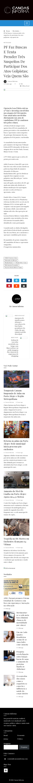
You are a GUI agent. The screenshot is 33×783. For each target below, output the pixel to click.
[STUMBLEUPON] (16, 286)
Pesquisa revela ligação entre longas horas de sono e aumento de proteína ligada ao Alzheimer (22, 660)
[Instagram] (6, 770)
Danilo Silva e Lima (21, 262)
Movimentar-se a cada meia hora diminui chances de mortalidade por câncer (22, 618)
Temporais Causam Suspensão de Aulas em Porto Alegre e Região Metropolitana (14, 394)
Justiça (6, 739)
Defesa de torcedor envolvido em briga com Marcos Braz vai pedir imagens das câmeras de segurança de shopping (12, 347)
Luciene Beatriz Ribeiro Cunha (13, 267)
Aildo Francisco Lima (11, 258)
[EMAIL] (24, 286)
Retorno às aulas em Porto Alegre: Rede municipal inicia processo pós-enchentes (16, 445)
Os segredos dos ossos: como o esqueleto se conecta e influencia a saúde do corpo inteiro (22, 685)
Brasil (6, 735)
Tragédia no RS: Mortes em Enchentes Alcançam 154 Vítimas (16, 541)
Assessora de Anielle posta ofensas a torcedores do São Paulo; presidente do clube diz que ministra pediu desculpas (20, 325)
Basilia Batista (9, 262)
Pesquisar (7, 744)
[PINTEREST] (9, 286)
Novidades (7, 42)
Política (20, 739)
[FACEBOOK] (9, 280)
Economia (20, 735)
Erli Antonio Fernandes (11, 265)
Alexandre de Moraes (11, 260)
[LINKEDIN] (24, 280)
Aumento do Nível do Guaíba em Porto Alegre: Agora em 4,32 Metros (15, 494)
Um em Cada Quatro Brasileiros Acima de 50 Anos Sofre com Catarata (22, 638)
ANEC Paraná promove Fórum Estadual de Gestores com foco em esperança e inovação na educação (16, 602)
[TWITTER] (16, 280)
